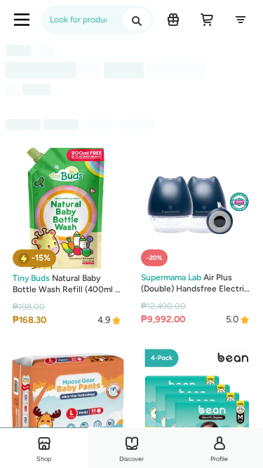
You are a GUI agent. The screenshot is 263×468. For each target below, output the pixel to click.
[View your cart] (207, 20)
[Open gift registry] (173, 20)
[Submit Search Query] (137, 19)
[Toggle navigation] (21, 19)
